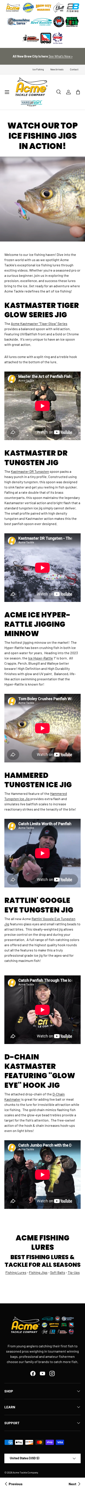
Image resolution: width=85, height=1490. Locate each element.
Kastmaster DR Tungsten (30, 471)
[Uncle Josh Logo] (71, 21)
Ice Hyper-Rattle (40, 658)
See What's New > (61, 56)
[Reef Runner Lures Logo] (41, 21)
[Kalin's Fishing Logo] (28, 7)
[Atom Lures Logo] (57, 38)
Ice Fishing (38, 69)
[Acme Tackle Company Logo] (13, 7)
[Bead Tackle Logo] (45, 38)
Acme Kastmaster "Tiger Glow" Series (39, 323)
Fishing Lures (15, 1272)
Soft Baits (57, 1272)
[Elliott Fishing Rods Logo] (58, 7)
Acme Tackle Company (25, 1472)
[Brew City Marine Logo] (43, 7)
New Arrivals (56, 69)
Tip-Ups (74, 1272)
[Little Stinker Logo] (30, 38)
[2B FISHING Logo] (73, 7)
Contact (74, 69)
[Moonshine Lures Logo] (19, 21)
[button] (78, 92)
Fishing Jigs (38, 1272)
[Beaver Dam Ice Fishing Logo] (58, 21)
